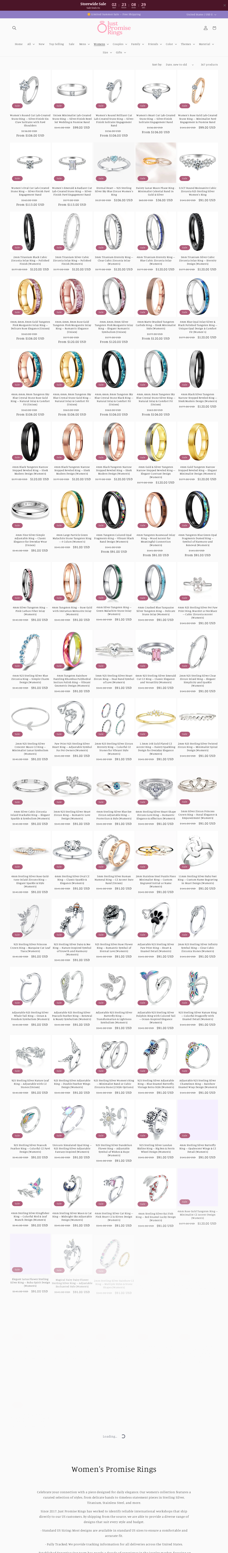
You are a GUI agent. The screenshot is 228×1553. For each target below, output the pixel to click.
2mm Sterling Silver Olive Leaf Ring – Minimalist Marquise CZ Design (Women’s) (30, 1543)
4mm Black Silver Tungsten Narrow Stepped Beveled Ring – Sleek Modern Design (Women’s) (197, 398)
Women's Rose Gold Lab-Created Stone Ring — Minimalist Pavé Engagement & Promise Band (197, 119)
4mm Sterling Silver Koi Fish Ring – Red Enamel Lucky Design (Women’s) (156, 1217)
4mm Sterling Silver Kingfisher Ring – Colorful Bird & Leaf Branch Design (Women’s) (30, 1217)
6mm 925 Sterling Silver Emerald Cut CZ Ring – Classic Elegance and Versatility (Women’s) (156, 679)
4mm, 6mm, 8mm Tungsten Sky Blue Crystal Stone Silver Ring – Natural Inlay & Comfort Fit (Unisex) (155, 399)
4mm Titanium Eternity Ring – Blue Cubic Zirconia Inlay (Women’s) (156, 261)
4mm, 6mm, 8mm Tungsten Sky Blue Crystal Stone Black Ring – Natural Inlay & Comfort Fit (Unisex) (114, 399)
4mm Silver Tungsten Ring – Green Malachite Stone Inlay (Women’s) (114, 611)
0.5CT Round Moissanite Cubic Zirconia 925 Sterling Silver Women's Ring (197, 191)
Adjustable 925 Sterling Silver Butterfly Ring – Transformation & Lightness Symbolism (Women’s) (114, 1017)
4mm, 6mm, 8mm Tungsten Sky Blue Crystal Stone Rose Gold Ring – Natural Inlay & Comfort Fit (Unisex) (30, 399)
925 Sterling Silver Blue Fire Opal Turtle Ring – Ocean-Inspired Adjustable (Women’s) (198, 1479)
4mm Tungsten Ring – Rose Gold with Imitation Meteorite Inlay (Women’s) (72, 611)
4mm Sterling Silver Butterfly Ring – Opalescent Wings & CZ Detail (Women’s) (197, 1149)
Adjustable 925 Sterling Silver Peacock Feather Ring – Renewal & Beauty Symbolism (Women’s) (72, 1016)
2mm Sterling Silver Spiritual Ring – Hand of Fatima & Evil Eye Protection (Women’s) (114, 1543)
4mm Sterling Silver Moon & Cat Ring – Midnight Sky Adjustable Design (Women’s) (72, 1217)
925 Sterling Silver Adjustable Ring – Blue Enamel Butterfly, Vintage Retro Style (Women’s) (156, 1084)
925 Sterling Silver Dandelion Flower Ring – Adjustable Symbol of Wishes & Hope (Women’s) (114, 1150)
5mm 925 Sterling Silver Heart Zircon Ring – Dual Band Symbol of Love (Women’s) (114, 679)
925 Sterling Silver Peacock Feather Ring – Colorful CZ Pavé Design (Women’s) (30, 1149)
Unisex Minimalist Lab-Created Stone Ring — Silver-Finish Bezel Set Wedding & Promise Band (72, 119)
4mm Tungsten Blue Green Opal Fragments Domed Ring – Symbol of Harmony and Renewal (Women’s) (197, 540)
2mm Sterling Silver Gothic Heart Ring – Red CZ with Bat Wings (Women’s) (30, 1479)
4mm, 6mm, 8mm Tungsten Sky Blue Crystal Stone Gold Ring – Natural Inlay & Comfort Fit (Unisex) (72, 399)
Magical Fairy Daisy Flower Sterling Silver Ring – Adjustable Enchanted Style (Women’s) (72, 1281)
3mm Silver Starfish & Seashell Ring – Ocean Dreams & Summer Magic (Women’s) (72, 1414)
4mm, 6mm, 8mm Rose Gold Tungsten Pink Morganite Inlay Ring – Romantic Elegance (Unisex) (72, 327)
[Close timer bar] (224, 5)
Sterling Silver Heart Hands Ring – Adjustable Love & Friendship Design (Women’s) (156, 1414)
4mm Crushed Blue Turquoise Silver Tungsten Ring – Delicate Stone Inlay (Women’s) (156, 611)
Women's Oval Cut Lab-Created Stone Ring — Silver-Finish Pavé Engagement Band (30, 191)
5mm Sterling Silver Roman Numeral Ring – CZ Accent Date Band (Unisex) (114, 880)
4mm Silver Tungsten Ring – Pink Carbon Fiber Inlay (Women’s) (30, 611)
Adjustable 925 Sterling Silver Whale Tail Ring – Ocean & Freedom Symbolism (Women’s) (30, 1016)
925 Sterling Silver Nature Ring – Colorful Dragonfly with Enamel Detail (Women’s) (198, 1016)
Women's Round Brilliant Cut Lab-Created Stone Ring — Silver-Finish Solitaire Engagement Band (114, 120)
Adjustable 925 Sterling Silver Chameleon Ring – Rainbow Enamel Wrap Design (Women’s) (197, 1084)
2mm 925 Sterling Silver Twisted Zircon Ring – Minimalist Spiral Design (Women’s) (197, 747)
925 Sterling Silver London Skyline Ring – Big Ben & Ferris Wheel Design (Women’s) (156, 1149)
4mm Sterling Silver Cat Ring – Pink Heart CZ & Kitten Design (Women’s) (114, 1217)
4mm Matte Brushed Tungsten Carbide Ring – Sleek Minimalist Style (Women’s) (156, 325)
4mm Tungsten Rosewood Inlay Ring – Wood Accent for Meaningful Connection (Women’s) (156, 540)
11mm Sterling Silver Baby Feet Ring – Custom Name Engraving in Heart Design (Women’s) (198, 880)
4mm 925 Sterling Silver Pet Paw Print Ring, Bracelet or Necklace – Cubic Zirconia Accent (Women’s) (197, 612)
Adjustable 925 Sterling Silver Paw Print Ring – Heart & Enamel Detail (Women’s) (156, 948)
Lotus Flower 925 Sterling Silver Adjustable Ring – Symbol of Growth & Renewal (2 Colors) (72, 1479)
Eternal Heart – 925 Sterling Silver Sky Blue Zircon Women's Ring (114, 191)
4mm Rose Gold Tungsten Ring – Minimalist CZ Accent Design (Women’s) (198, 1214)
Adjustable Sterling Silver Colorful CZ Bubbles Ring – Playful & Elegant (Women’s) (72, 1543)
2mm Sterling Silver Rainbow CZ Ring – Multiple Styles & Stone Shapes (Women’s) (114, 1281)
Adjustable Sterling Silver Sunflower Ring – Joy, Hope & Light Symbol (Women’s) (114, 1346)
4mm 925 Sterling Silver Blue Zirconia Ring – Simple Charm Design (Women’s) (30, 679)
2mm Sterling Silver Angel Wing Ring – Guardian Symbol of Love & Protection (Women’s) (156, 1281)
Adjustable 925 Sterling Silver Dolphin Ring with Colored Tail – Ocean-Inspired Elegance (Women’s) (156, 1017)
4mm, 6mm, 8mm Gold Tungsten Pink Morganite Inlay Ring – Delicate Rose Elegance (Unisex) (30, 325)
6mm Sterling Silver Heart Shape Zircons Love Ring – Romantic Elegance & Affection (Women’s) (156, 815)
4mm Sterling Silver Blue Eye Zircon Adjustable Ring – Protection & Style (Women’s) (113, 815)
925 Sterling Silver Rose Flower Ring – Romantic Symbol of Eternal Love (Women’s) (114, 948)
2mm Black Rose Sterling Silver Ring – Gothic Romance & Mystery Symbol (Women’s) (156, 1346)
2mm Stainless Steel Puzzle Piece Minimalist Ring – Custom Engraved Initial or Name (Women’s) (156, 881)
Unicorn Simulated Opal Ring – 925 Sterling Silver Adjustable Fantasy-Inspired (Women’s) (72, 1149)
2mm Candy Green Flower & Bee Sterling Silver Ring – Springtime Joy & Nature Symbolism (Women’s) (198, 1347)
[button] (14, 28)
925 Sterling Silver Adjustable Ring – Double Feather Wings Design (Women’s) (72, 1084)
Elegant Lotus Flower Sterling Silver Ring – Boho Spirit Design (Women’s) (30, 1281)
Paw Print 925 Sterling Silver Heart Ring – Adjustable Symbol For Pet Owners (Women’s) (72, 747)
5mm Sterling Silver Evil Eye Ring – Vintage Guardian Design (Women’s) (114, 1479)
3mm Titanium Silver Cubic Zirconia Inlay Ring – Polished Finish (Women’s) (72, 261)
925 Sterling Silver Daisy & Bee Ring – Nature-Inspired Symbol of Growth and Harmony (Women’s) (72, 949)
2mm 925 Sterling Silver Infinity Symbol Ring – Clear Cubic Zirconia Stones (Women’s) (198, 948)
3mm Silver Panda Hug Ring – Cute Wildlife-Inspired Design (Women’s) (113, 1414)
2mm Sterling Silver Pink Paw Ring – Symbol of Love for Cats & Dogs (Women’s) (72, 1346)
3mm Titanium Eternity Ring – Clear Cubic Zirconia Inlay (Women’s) (114, 261)
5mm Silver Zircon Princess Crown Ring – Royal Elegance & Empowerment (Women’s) (197, 815)
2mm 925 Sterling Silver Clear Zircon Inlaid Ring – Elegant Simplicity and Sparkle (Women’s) (197, 680)
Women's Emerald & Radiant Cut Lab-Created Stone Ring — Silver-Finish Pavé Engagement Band (72, 191)
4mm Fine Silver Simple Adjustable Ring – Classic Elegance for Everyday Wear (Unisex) (30, 540)
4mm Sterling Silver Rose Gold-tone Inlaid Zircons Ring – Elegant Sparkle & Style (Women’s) (30, 881)
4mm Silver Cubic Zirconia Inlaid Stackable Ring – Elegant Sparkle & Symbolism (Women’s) (30, 815)
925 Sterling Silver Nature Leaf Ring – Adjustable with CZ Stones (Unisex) (30, 1084)
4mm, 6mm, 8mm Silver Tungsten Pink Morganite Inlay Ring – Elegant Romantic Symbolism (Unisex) (114, 327)
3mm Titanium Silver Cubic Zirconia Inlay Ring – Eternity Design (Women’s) (197, 261)
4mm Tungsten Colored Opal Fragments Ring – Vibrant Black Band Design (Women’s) (114, 538)
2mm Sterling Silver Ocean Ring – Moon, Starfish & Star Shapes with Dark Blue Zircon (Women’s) (156, 1543)
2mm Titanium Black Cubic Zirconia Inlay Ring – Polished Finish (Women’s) (30, 261)
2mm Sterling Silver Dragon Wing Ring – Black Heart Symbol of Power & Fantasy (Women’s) (198, 1281)
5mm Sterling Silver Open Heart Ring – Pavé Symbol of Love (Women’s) (155, 1479)
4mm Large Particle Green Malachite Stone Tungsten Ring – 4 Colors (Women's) (72, 538)
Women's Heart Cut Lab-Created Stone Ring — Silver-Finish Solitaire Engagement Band (155, 119)
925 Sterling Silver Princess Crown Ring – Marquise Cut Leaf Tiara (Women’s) (30, 948)
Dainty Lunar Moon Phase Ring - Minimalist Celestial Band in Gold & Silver (156, 191)
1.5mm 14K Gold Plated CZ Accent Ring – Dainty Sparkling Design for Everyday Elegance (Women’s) (155, 748)
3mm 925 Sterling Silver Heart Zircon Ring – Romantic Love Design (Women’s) (72, 815)
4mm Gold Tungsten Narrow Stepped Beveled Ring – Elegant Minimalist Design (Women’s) (197, 470)
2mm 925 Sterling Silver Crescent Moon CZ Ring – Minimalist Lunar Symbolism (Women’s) (30, 748)
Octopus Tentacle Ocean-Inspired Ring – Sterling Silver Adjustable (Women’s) (197, 1543)
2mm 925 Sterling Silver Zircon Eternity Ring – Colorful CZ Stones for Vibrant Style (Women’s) (114, 748)
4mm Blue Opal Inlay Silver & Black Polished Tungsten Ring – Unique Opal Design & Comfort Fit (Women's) (197, 327)
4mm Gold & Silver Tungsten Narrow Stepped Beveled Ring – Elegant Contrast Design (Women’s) (156, 472)
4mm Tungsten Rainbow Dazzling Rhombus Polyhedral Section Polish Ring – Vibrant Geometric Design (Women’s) (72, 680)
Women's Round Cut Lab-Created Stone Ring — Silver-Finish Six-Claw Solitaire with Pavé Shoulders (30, 120)
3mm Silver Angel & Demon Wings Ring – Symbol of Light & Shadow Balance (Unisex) (30, 1414)
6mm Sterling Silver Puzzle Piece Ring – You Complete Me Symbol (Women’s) (30, 1346)
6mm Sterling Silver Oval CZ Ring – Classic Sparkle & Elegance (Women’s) (72, 880)
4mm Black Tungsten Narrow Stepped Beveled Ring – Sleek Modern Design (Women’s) (30, 470)
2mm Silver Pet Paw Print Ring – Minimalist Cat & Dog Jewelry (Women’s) (198, 1414)
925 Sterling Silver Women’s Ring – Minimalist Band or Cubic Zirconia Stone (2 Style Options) (114, 1084)
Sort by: (157, 64)
